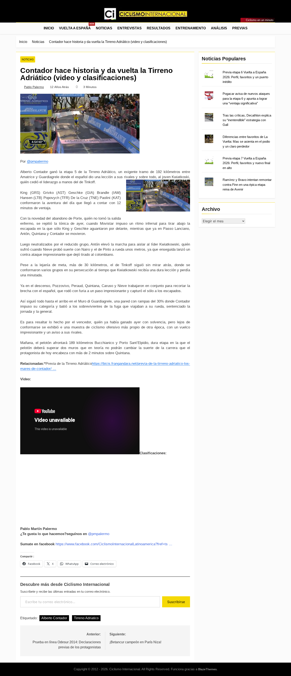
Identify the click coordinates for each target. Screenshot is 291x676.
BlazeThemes (207, 669)
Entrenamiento (191, 28)
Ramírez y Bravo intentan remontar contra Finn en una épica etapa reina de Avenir (247, 184)
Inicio (49, 28)
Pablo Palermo (34, 87)
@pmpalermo (37, 161)
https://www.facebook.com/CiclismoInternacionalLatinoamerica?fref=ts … (114, 544)
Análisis (219, 28)
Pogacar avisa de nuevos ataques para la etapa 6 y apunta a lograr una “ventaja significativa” (246, 98)
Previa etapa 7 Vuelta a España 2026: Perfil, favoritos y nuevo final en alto (246, 163)
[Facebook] (18, 14)
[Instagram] (23, 14)
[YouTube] (39, 14)
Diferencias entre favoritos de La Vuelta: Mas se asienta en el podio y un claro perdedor (246, 141)
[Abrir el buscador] (273, 28)
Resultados (158, 28)
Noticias (104, 28)
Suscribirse (176, 602)
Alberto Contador (54, 618)
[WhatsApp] (33, 14)
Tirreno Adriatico (86, 618)
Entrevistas (129, 28)
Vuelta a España (76, 26)
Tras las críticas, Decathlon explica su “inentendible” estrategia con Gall (247, 120)
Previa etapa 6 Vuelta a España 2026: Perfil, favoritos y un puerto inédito (245, 77)
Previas (240, 28)
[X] (28, 14)
